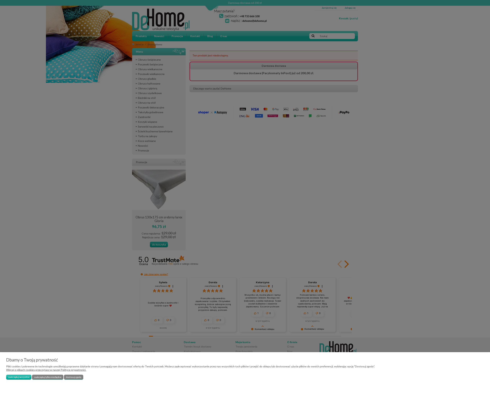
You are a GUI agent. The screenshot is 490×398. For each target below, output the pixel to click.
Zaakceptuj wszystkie (18, 377)
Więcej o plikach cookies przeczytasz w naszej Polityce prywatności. (46, 369)
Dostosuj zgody (73, 377)
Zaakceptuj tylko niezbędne (47, 377)
